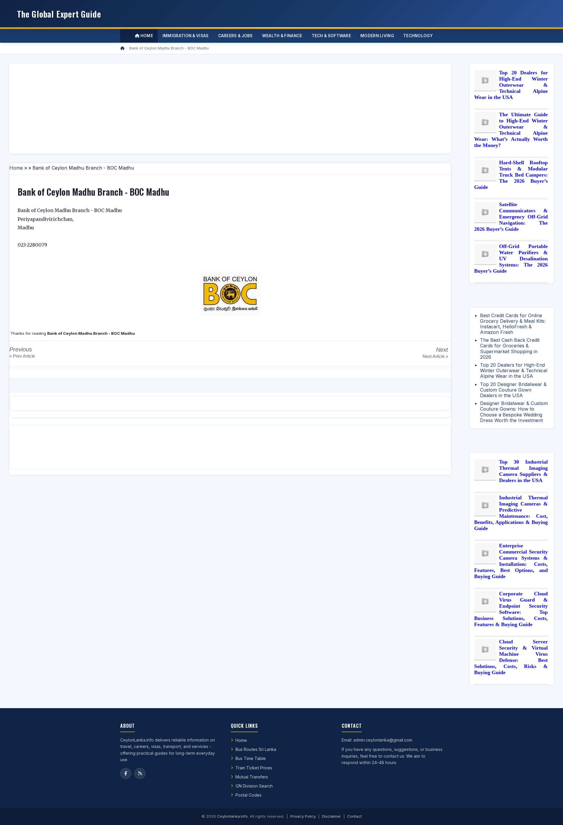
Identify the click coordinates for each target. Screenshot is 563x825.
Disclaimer (331, 816)
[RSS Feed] (139, 773)
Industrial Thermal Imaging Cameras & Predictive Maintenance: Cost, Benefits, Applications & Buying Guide (511, 513)
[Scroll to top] (549, 813)
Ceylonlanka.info (232, 816)
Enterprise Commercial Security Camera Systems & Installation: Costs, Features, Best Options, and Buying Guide (511, 561)
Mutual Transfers (251, 776)
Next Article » (435, 356)
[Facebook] (125, 773)
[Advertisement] (190, 108)
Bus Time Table (250, 758)
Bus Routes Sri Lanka (255, 749)
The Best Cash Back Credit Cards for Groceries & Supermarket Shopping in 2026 (510, 348)
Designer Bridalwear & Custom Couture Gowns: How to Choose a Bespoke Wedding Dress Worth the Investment (514, 411)
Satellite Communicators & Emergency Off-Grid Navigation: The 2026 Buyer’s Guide (511, 216)
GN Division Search (254, 785)
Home (146, 35)
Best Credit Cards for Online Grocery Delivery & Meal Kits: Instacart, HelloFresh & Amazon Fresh (512, 323)
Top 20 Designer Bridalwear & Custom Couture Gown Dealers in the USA (513, 389)
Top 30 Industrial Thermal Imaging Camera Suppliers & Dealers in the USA (523, 471)
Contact (354, 816)
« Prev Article (22, 355)
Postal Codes (248, 794)
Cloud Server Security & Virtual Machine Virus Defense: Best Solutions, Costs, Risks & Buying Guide (511, 657)
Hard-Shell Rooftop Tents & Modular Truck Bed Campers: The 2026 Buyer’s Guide (511, 175)
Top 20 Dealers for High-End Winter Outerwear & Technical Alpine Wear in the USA (511, 85)
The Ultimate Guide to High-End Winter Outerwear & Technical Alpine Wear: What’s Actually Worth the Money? (511, 130)
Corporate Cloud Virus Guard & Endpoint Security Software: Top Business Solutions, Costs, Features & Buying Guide (511, 609)
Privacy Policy (303, 816)
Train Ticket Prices (253, 767)
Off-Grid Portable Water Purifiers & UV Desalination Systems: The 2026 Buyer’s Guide (511, 258)
